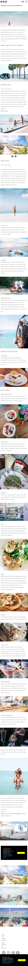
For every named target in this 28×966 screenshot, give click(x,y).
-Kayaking (3, 260)
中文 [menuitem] (20, 1)
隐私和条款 (4, 940)
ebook (18, 813)
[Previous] (12, 156)
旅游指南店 (4, 938)
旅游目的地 (4, 944)
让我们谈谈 (4, 948)
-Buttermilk (4, 355)
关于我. (3, 936)
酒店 (2, 946)
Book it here (4, 111)
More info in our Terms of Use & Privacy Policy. (8, 962)
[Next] (15, 156)
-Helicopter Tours (6, 298)
